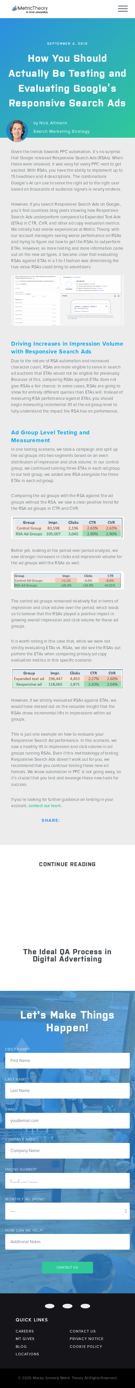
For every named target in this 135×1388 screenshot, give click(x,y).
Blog (21, 1347)
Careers (25, 1331)
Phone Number (21, 1169)
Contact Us (83, 1331)
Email (11, 1109)
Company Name (21, 1139)
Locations (27, 1354)
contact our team (45, 805)
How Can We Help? (24, 1230)
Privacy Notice (87, 1339)
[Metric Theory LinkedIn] (85, 1306)
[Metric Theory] (29, 8)
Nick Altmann (53, 123)
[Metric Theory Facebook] (49, 1306)
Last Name (16, 1079)
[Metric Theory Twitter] (67, 1306)
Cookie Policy (86, 1347)
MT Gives (25, 1339)
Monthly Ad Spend (25, 1199)
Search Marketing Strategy (61, 131)
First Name (17, 1049)
